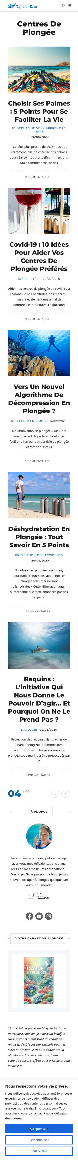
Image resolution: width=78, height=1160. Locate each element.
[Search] (63, 6)
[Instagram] (48, 916)
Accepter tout (39, 1129)
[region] (39, 1119)
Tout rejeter (39, 1151)
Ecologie (29, 729)
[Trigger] (69, 5)
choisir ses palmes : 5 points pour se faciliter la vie (39, 111)
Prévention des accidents (39, 555)
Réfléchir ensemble (29, 421)
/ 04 (26, 791)
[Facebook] (29, 916)
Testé (39, 131)
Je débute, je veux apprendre (39, 128)
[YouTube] (39, 916)
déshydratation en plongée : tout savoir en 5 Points (39, 537)
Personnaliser (39, 1140)
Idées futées (29, 278)
